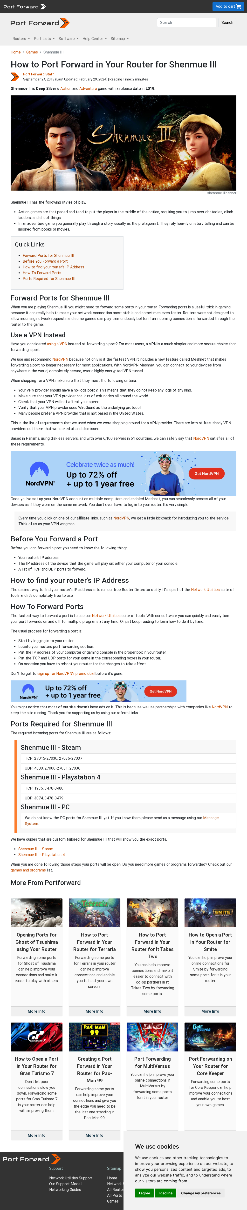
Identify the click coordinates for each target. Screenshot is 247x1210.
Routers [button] (20, 38)
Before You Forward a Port (45, 261)
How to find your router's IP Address (53, 267)
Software (106, 6)
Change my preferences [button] (201, 1193)
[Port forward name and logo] (24, 6)
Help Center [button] (93, 38)
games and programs (28, 870)
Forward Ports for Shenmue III (48, 255)
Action (65, 88)
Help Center (128, 6)
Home (16, 52)
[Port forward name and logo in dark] (40, 22)
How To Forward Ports (42, 273)
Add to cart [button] (226, 6)
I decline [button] (165, 1193)
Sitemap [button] (118, 38)
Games (32, 52)
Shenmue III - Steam (35, 849)
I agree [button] (144, 1193)
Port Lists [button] (43, 38)
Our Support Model (65, 1184)
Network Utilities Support (71, 1178)
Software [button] (67, 38)
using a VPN (57, 344)
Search (227, 22)
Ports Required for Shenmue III (49, 278)
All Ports (114, 1195)
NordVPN (60, 359)
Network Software (123, 1184)
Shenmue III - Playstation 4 (41, 854)
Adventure (88, 88)
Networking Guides (65, 1189)
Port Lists (85, 6)
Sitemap (149, 6)
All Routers (116, 1189)
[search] (162, 6)
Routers (66, 6)
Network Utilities (205, 589)
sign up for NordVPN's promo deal (66, 673)
